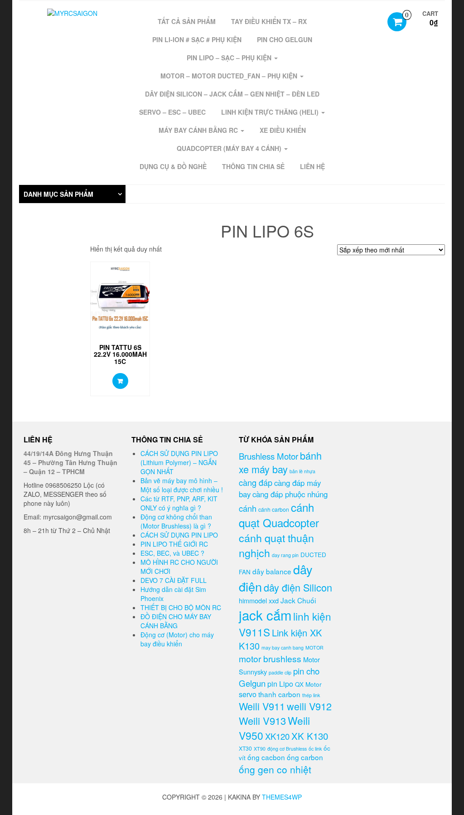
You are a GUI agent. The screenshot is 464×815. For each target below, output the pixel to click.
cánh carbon (273, 509)
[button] (72, 194)
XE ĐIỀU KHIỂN (283, 130)
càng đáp (255, 482)
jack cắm (265, 614)
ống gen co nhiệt (275, 769)
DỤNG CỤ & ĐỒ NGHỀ (173, 166)
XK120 (277, 736)
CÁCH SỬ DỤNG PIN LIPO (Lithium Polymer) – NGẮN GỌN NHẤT (179, 462)
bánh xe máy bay (280, 462)
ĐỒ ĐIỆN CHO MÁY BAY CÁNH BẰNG (175, 621)
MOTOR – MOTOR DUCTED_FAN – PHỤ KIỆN (229, 75)
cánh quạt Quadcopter (279, 514)
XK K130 (309, 735)
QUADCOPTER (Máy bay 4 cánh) (230, 148)
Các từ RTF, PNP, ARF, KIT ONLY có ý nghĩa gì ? (179, 503)
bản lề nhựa (302, 471)
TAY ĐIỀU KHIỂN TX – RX (269, 21)
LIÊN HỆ (312, 166)
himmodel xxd (259, 600)
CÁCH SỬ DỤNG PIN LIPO (179, 534)
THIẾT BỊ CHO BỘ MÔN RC (180, 607)
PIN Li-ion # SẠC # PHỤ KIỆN (197, 39)
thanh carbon (279, 694)
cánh (247, 508)
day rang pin (285, 555)
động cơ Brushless (287, 748)
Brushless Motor (268, 456)
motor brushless (270, 658)
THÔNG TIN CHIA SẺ (253, 166)
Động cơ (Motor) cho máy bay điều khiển (177, 639)
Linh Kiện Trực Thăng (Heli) (270, 111)
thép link (311, 695)
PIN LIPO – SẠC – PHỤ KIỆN (230, 57)
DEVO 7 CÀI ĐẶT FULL (173, 580)
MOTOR (314, 647)
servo (247, 694)
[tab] (72, 194)
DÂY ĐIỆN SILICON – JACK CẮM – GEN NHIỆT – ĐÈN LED (232, 93)
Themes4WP (282, 796)
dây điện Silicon (298, 587)
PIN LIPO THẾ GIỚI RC (174, 543)
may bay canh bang (282, 647)
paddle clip (280, 672)
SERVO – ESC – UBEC (172, 111)
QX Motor (308, 684)
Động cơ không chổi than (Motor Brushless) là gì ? (176, 521)
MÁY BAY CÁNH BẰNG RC (199, 130)
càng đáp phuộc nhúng (290, 494)
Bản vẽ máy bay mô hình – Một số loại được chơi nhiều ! (181, 485)
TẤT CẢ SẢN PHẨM (187, 21)
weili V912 (309, 706)
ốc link (315, 748)
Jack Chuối (298, 600)
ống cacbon (266, 757)
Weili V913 (262, 720)
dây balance (271, 571)
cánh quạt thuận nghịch (276, 545)
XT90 (260, 748)
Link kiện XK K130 (280, 639)
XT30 (245, 748)
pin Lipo (280, 683)
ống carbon (305, 757)
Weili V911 (262, 706)
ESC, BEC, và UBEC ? (172, 553)
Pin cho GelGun (284, 39)
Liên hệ (120, 381)
